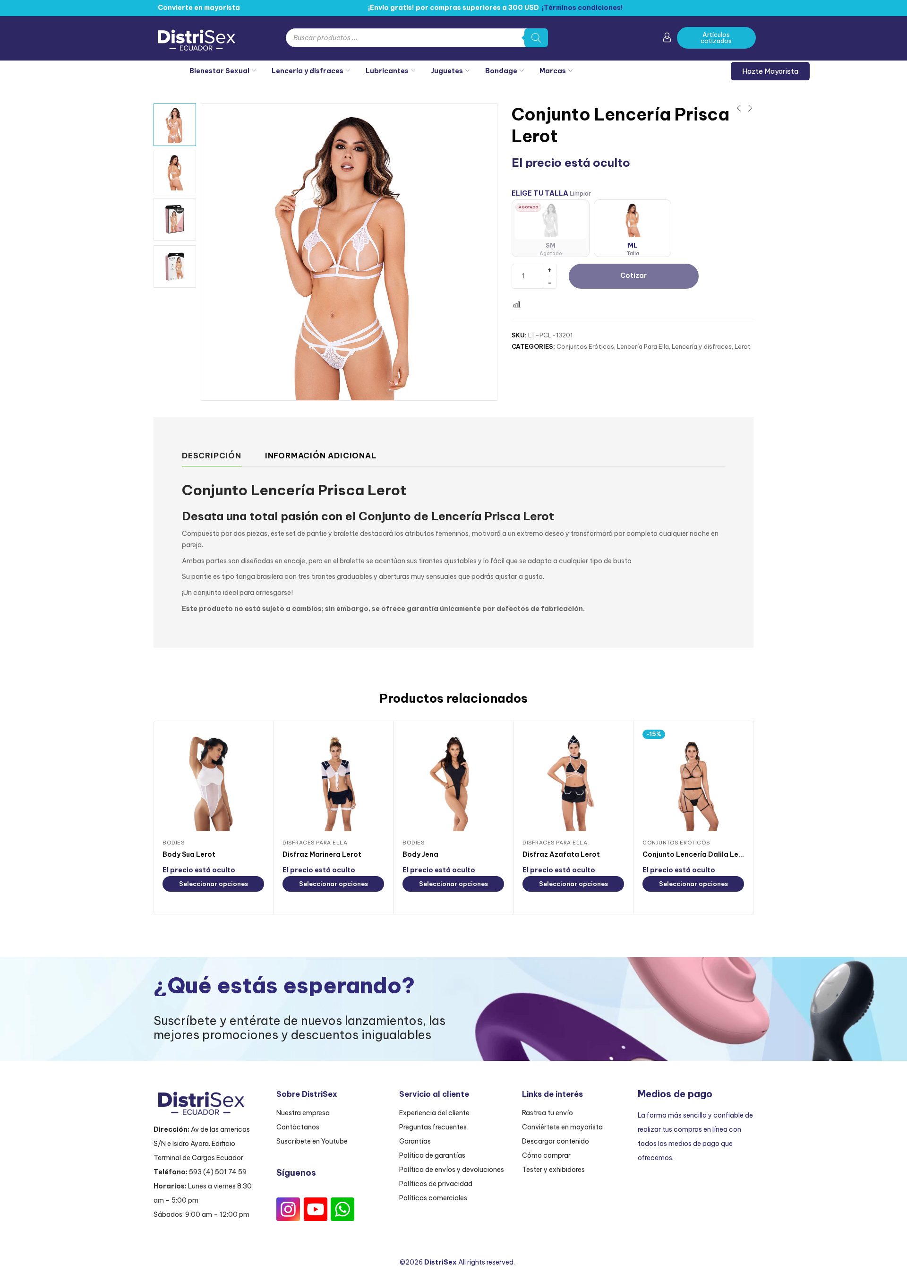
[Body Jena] (453, 780)
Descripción (211, 455)
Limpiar (580, 193)
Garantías (415, 1141)
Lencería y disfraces (307, 71)
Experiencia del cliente (434, 1113)
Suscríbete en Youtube (312, 1141)
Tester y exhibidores (553, 1169)
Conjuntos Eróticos (585, 346)
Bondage (501, 71)
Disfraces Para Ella (314, 842)
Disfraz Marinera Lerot (321, 854)
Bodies (173, 842)
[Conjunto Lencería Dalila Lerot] (693, 780)
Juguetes (447, 71)
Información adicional (320, 455)
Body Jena (420, 854)
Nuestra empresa (303, 1113)
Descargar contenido (555, 1141)
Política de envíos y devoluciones (451, 1169)
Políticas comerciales (433, 1198)
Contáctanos (297, 1127)
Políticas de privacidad (435, 1183)
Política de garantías (432, 1155)
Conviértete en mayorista (562, 1127)
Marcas (552, 71)
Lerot (743, 346)
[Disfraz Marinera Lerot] (333, 780)
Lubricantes (387, 71)
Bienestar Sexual (219, 71)
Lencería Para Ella (643, 346)
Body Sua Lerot (189, 854)
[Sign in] (667, 39)
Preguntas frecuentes (433, 1127)
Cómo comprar (546, 1155)
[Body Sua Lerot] (213, 780)
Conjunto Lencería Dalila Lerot (695, 854)
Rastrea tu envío (547, 1113)
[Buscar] (536, 37)
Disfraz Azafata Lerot (561, 854)
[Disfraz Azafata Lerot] (573, 780)
